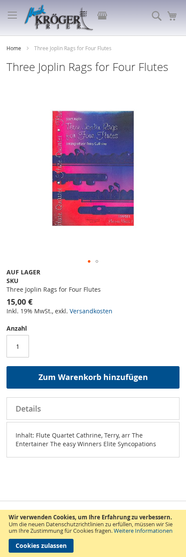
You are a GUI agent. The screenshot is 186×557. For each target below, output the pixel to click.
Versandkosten (91, 311)
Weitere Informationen (143, 530)
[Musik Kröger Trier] (58, 17)
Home (14, 48)
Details (28, 408)
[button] (89, 261)
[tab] (93, 408)
